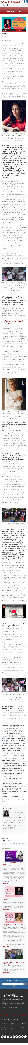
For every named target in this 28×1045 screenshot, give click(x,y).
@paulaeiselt (11, 799)
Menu (4, 5)
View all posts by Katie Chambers (11, 832)
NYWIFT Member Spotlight (17, 35)
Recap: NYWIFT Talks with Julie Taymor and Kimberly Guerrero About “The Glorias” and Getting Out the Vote (14, 963)
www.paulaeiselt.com (7, 798)
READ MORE (5, 883)
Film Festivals (7, 35)
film (3, 35)
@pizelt (4, 801)
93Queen (17, 736)
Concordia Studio (17, 437)
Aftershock (4, 738)
